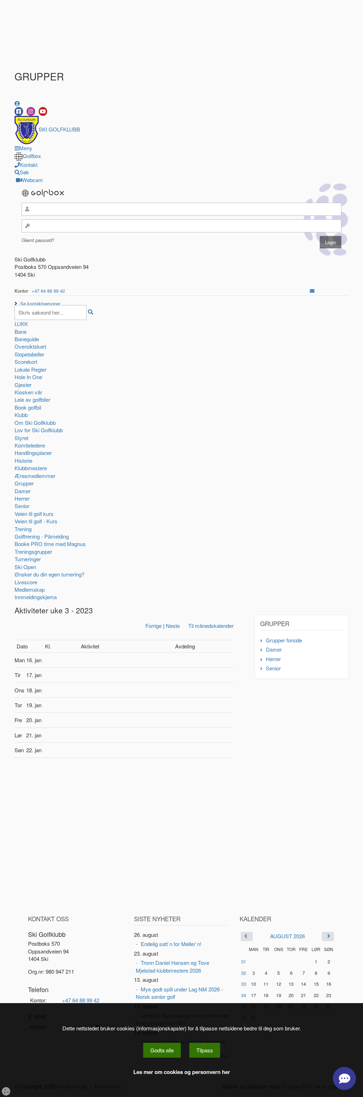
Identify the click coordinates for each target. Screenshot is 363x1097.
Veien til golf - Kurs (36, 521)
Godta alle (162, 1050)
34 (243, 995)
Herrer (22, 498)
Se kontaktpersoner (40, 303)
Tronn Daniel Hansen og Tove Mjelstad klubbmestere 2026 (172, 966)
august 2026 (287, 936)
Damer (22, 491)
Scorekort (26, 361)
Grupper (24, 483)
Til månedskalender (211, 625)
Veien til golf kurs (34, 513)
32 (243, 972)
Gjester (23, 384)
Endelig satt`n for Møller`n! (171, 943)
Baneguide (27, 339)
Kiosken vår (28, 392)
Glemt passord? (38, 240)
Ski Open (25, 566)
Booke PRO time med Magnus (50, 543)
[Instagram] (31, 111)
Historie (23, 460)
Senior (22, 506)
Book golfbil (28, 407)
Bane (21, 331)
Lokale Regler (30, 369)
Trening (23, 529)
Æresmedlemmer (35, 475)
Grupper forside (284, 640)
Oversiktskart (30, 346)
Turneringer (28, 559)
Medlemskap (30, 589)
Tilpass (204, 1050)
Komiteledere (30, 445)
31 (243, 961)
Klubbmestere (31, 468)
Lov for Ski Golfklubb (39, 430)
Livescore (26, 582)
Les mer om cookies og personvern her (181, 1072)
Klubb (21, 414)
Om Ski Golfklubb (35, 422)
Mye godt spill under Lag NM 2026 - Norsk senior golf (179, 992)
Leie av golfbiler (32, 399)
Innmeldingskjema (36, 597)
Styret (21, 437)
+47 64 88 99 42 (48, 290)
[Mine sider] (17, 103)
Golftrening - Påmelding (42, 536)
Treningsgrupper (33, 551)
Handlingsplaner (33, 452)
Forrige (153, 625)
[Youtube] (43, 111)
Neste (173, 625)
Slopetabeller (29, 354)
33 (243, 983)
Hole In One (28, 377)
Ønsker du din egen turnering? (49, 574)
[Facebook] (19, 111)
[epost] (312, 290)
